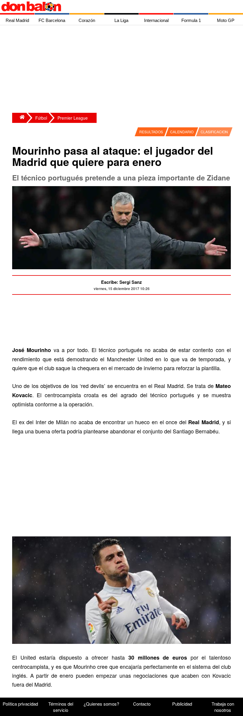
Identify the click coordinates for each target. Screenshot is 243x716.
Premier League (72, 118)
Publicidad (182, 704)
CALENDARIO (182, 131)
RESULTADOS (151, 131)
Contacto (142, 704)
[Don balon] (115, 6)
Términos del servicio (60, 707)
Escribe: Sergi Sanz (121, 282)
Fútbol (41, 118)
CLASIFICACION (214, 131)
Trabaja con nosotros (223, 707)
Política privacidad (20, 704)
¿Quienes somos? (101, 704)
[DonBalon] (19, 118)
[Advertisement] (123, 69)
